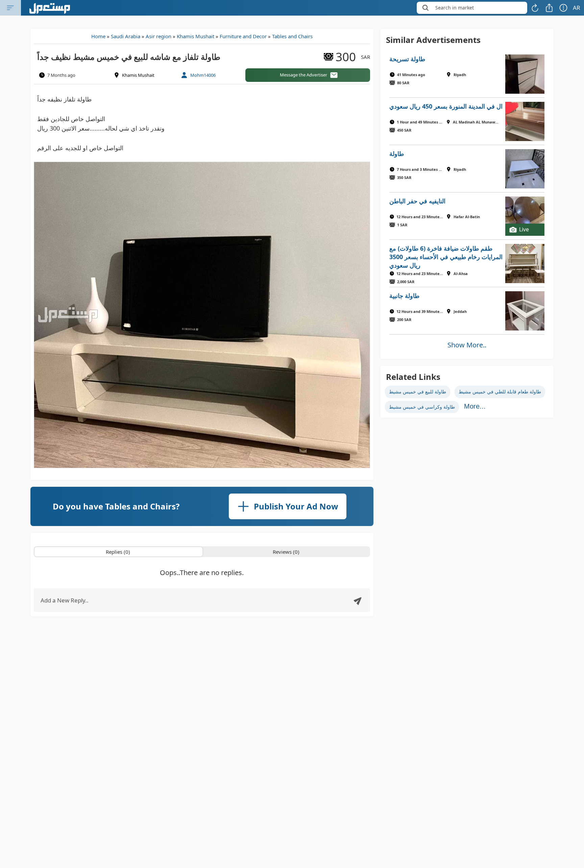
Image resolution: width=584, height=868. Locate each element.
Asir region (158, 36)
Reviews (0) (286, 551)
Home (98, 36)
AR (576, 8)
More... (475, 406)
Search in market (454, 7)
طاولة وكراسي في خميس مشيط (422, 407)
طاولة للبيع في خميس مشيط (417, 391)
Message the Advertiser (303, 75)
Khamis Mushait (195, 36)
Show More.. (466, 344)
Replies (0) (118, 551)
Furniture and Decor (243, 36)
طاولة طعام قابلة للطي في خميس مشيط (500, 391)
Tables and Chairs (292, 36)
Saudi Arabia (125, 36)
